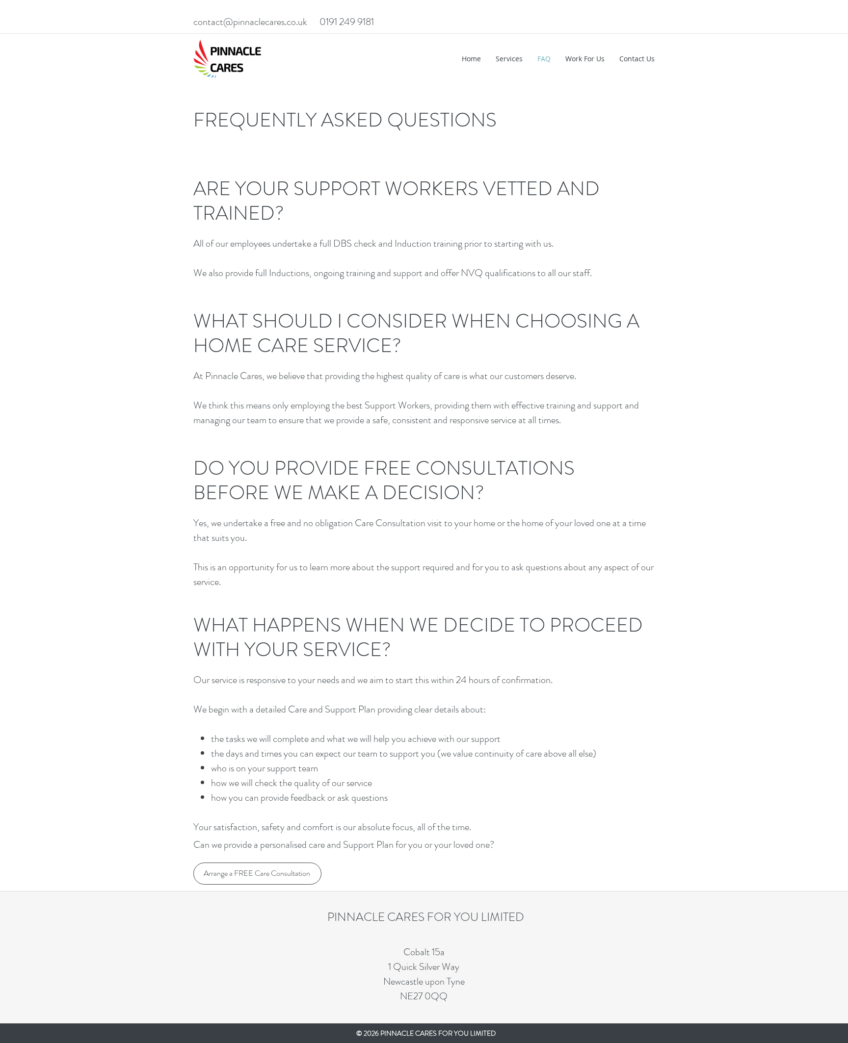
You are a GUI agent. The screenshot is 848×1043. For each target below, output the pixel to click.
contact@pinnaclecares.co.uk (250, 22)
